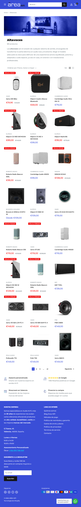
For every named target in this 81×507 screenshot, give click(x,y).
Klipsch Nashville (61, 137)
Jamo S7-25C (35, 250)
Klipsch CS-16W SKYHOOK (16, 137)
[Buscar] (64, 4)
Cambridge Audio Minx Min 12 (63, 100)
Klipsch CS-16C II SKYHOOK (36, 138)
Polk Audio (10, 355)
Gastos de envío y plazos (53, 424)
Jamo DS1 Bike (11, 99)
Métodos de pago (51, 417)
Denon (57, 171)
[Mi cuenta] (71, 4)
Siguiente (68, 369)
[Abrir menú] (5, 4)
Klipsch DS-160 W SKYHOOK (12, 286)
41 (47, 369)
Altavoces (13, 12)
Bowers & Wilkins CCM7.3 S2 (15, 213)
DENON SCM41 (60, 174)
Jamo (8, 96)
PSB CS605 (59, 323)
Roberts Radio (11, 171)
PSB (56, 320)
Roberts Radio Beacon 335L (38, 286)
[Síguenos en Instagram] (9, 492)
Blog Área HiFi (49, 414)
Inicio (6, 12)
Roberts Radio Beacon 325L (14, 175)
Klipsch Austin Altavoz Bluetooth (38, 100)
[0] (75, 4)
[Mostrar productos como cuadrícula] (70, 68)
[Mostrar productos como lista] (73, 68)
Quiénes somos (50, 411)
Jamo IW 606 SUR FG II (39, 323)
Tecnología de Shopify (12, 501)
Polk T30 (33, 358)
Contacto (47, 433)
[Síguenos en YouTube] (12, 492)
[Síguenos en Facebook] (5, 492)
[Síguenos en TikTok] (16, 492)
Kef (56, 282)
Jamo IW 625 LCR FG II (14, 323)
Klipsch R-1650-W (37, 212)
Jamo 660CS (59, 358)
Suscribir (10, 479)
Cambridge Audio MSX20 (64, 250)
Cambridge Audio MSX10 (39, 174)
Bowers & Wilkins (13, 209)
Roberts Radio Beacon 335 (16, 250)
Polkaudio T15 (11, 358)
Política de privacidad (52, 427)
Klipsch (33, 96)
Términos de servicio (52, 430)
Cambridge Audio (61, 96)
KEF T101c (58, 285)
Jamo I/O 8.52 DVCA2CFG (64, 212)
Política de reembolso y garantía (57, 420)
